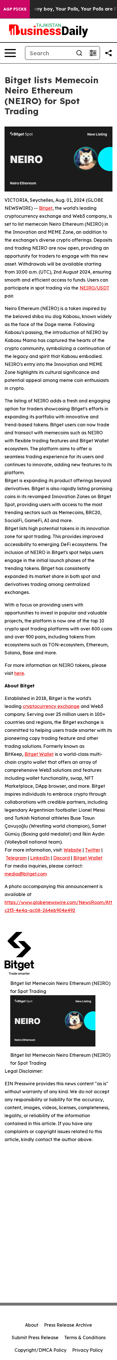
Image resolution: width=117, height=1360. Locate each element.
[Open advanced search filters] (93, 53)
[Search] (79, 53)
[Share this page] (108, 53)
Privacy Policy (87, 1350)
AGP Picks (14, 9)
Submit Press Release (35, 1337)
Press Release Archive (68, 1325)
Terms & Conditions (85, 1337)
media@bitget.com (26, 874)
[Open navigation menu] (10, 53)
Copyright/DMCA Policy (40, 1350)
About (31, 1325)
